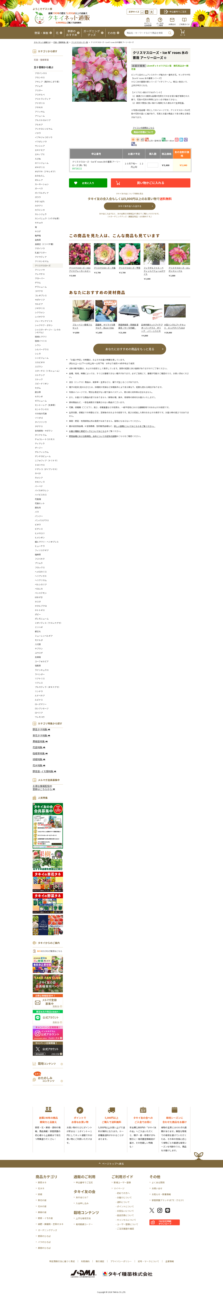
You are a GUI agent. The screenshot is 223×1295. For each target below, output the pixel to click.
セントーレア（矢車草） (46, 405)
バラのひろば (44, 1241)
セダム (38, 387)
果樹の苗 (42, 1212)
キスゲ (38, 231)
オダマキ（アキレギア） (46, 171)
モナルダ (39, 640)
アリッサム (40, 111)
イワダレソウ (41, 141)
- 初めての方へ (123, 1193)
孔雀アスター (41, 252)
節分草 (38, 392)
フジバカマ (40, 558)
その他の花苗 (41, 413)
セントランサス (42, 409)
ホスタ (38, 601)
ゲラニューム (41, 286)
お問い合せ (157, 1188)
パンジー (39, 516)
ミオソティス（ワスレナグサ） (48, 622)
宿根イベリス (41, 340)
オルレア (39, 180)
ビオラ (38, 524)
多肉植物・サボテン (44, 430)
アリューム (40, 115)
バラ (37, 511)
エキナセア (40, 150)
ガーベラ (39, 188)
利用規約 (85, 1261)
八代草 (38, 644)
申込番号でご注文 (84, 1182)
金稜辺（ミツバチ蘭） (45, 244)
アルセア (39, 124)
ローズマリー (41, 704)
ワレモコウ (40, 716)
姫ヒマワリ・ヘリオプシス (47, 541)
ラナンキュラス (42, 670)
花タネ (41, 1188)
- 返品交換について (125, 1215)
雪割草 (38, 665)
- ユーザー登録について (127, 1224)
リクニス (39, 682)
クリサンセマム (42, 261)
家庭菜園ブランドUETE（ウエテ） (168, 1200)
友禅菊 (38, 657)
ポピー (38, 614)
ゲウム (38, 282)
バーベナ (39, 486)
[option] (81, 260)
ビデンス (39, 528)
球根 (40, 1194)
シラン (38, 345)
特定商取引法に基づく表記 (62, 1261)
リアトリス (40, 678)
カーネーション (42, 184)
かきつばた (40, 201)
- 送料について (123, 1202)
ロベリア (39, 712)
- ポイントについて (125, 1206)
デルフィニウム (42, 452)
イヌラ (38, 133)
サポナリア (40, 299)
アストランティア (43, 98)
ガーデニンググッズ (47, 1230)
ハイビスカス (41, 494)
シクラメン (40, 312)
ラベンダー (40, 674)
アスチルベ (40, 94)
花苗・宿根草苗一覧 (60, 42)
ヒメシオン (40, 537)
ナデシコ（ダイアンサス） (46, 469)
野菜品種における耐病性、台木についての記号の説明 (92, 436)
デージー (39, 447)
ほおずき (39, 597)
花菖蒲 (38, 499)
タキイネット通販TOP (42, 42)
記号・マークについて (148, 1261)
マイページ (119, 1188)
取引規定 (100, 1261)
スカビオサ (40, 362)
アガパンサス (41, 73)
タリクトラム (41, 434)
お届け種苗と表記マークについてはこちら (87, 431)
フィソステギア (42, 550)
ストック (39, 379)
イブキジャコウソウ (43, 137)
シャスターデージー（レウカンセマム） (48, 331)
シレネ (38, 353)
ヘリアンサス (41, 575)
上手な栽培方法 (83, 1218)
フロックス (40, 567)
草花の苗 (42, 1200)
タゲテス (39, 426)
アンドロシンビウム (43, 128)
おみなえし (40, 175)
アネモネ (39, 107)
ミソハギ (39, 627)
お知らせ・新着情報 (161, 1194)
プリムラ (39, 563)
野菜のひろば (44, 1236)
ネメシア (39, 477)
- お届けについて (124, 1197)
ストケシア (40, 375)
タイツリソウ (41, 422)
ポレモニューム (42, 618)
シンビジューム (42, 357)
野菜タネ (42, 1182)
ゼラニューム (41, 400)
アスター (39, 90)
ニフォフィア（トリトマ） (47, 460)
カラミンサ (40, 209)
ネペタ (38, 473)
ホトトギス (40, 610)
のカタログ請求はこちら (49, 951)
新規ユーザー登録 (122, 1182)
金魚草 (38, 239)
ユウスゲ (39, 652)
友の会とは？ (82, 1197)
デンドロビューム (43, 456)
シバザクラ (40, 316)
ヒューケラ (40, 546)
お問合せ (172, 24)
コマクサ (39, 291)
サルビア (39, 304)
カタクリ (39, 205)
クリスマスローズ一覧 (79, 42)
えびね (38, 158)
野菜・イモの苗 (45, 1218)
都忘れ (38, 631)
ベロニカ (39, 588)
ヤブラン (39, 648)
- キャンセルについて (126, 1219)
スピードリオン (42, 383)
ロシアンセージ (42, 708)
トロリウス (40, 464)
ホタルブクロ (41, 605)
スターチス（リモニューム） (48, 370)
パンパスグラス (42, 520)
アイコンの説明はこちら (143, 127)
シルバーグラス (42, 349)
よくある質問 (158, 1182)
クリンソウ (40, 269)
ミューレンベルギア (44, 635)
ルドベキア (40, 695)
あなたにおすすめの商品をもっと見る (129, 349)
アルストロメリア (43, 120)
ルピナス (39, 699)
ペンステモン (41, 593)
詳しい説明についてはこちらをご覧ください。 (134, 426)
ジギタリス (40, 308)
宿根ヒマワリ (41, 336)
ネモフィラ (40, 481)
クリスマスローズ (43, 265)
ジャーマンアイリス (43, 321)
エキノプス (40, 154)
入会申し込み (82, 1203)
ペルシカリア (41, 584)
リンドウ (39, 691)
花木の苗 (42, 1206)
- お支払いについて (125, 1210)
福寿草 (38, 554)
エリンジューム (42, 163)
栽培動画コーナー (84, 1224)
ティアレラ (40, 443)
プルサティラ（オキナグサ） (47, 687)
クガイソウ (40, 248)
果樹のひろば (44, 1247)
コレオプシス (41, 295)
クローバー (40, 278)
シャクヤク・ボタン (44, 325)
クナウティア (41, 256)
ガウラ (38, 197)
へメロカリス (41, 571)
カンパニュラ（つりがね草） (48, 218)
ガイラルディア (42, 192)
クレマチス (40, 274)
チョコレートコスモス (45, 439)
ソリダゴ (39, 417)
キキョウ (39, 222)
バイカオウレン (42, 490)
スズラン (39, 366)
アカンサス (40, 77)
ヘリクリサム (41, 580)
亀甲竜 (38, 235)
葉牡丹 (38, 507)
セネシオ (39, 396)
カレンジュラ (41, 214)
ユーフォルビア (42, 661)
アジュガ (38, 85)
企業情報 (169, 1261)
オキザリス (40, 167)
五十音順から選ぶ (43, 67)
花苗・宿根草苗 (41, 59)
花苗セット (40, 503)
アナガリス (40, 103)
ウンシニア (40, 145)
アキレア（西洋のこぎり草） (48, 81)
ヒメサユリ (40, 533)
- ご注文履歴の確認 (125, 1228)
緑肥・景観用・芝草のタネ (50, 1224)
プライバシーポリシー (121, 1261)
